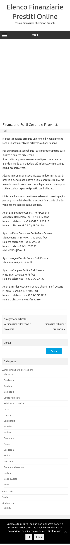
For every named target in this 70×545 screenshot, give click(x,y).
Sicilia (7, 455)
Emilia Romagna (12, 397)
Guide (5, 497)
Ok (28, 537)
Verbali (7, 508)
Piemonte (9, 438)
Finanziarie (7, 491)
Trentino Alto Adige (14, 467)
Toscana (8, 461)
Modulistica (8, 503)
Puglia (7, 444)
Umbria (7, 473)
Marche (8, 426)
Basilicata (9, 380)
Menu (35, 34)
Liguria (7, 415)
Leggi (39, 537)
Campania (9, 391)
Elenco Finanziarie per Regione (17, 369)
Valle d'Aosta (10, 479)
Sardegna (9, 449)
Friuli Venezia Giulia (14, 403)
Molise (7, 432)
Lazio (6, 409)
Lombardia (9, 420)
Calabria (8, 386)
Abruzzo (8, 374)
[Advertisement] (35, 80)
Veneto (7, 484)
